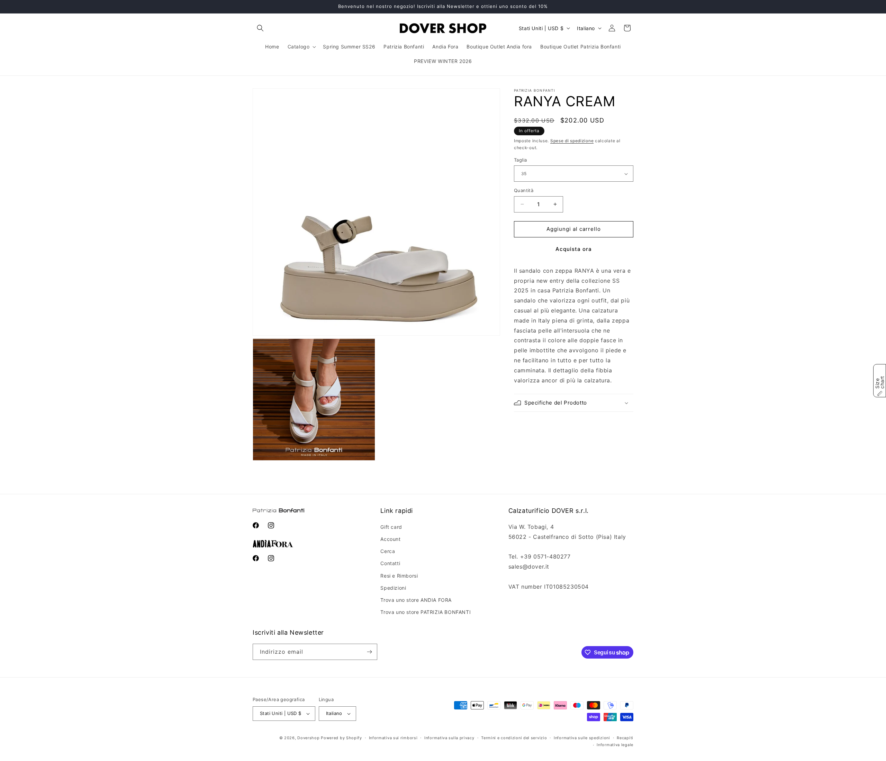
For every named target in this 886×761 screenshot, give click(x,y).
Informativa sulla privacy (449, 737)
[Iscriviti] (369, 652)
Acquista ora (573, 249)
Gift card (391, 527)
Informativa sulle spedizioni (582, 737)
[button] (260, 28)
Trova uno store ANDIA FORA (416, 600)
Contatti (390, 563)
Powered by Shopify (341, 737)
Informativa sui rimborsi (393, 737)
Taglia (520, 160)
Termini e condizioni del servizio (514, 737)
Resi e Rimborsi (399, 576)
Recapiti (625, 737)
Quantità (523, 190)
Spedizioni (393, 588)
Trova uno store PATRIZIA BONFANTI (425, 612)
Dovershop (308, 737)
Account (390, 539)
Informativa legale (615, 744)
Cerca (387, 551)
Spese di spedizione (572, 140)
